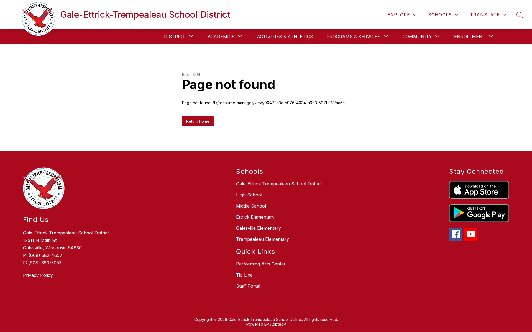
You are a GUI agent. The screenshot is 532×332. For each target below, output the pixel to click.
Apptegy (278, 324)
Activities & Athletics (285, 36)
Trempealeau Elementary (262, 239)
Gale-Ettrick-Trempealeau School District (279, 184)
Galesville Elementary (258, 228)
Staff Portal (248, 286)
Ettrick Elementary (255, 217)
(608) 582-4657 (45, 255)
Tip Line (244, 275)
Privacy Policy (38, 275)
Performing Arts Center (261, 264)
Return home (197, 121)
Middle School (251, 206)
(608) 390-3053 (45, 262)
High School (249, 195)
